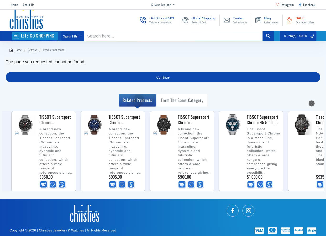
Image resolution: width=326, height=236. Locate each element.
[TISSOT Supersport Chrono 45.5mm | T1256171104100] (232, 124)
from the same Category (182, 100)
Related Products (137, 100)
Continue (162, 77)
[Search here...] (268, 36)
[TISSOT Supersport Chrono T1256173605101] (163, 124)
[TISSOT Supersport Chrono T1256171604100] (94, 124)
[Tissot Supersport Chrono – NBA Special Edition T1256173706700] (301, 124)
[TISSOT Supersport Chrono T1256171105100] (25, 124)
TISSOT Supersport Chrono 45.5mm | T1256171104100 (263, 119)
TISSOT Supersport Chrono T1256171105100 (55, 119)
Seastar (32, 49)
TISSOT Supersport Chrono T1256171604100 (124, 119)
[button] (43, 184)
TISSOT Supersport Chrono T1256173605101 (194, 119)
